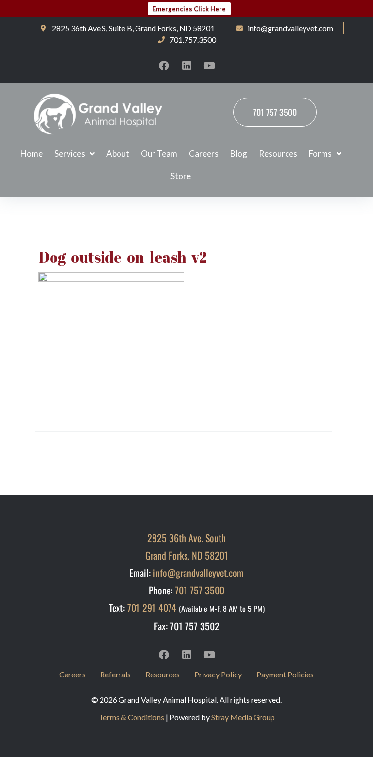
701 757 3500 (199, 590)
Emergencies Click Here (189, 9)
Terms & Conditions (131, 717)
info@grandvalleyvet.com (198, 572)
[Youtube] (209, 65)
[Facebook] (163, 65)
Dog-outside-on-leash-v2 (122, 257)
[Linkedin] (186, 65)
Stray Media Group (243, 717)
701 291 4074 (151, 607)
